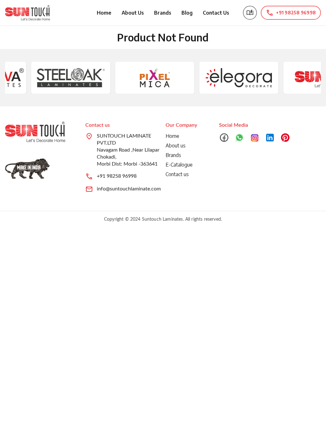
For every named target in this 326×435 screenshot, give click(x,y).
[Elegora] (234, 77)
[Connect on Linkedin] (270, 137)
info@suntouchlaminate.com (129, 188)
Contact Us (216, 13)
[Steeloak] (66, 77)
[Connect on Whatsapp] (239, 137)
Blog (187, 13)
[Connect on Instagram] (255, 137)
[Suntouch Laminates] (27, 12)
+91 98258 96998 (117, 176)
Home (104, 13)
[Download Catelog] (250, 13)
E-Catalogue (179, 164)
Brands (162, 13)
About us (176, 145)
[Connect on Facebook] (224, 137)
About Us (133, 13)
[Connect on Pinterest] (285, 137)
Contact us (177, 174)
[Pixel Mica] (150, 77)
